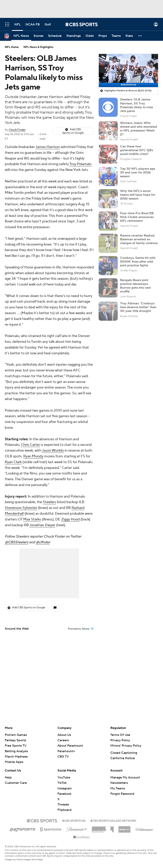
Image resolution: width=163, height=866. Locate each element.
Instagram (64, 788)
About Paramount (70, 746)
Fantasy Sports (15, 740)
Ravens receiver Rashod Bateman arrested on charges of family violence (139, 239)
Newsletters (119, 783)
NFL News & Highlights (38, 47)
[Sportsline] (50, 829)
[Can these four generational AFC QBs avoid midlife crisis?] (108, 154)
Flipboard (64, 810)
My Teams (117, 788)
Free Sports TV (15, 746)
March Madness (16, 757)
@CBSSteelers (16, 542)
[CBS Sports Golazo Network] (113, 820)
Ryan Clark (13, 462)
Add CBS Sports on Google (73, 131)
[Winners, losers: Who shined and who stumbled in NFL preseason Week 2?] (108, 130)
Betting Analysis (16, 751)
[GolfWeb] (81, 837)
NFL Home (12, 47)
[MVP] (124, 828)
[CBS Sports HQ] (73, 820)
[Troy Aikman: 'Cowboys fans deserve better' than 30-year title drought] (108, 311)
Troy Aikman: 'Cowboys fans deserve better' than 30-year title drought (138, 307)
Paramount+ (66, 751)
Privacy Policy (120, 740)
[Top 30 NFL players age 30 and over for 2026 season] (108, 176)
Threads (63, 805)
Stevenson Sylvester (21, 508)
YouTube (63, 777)
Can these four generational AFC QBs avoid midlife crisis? (136, 150)
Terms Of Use (120, 735)
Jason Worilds (53, 450)
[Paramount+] (76, 828)
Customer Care (16, 783)
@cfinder (43, 542)
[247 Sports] (22, 829)
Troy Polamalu (80, 164)
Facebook (64, 794)
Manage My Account (125, 777)
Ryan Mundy (33, 456)
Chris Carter (30, 444)
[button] (7, 24)
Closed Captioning (123, 753)
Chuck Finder (17, 130)
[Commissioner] (103, 828)
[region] (128, 70)
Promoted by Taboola (78, 628)
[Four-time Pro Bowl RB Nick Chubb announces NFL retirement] (108, 221)
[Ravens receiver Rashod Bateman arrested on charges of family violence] (108, 243)
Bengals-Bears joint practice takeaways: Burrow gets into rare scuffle (135, 286)
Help (8, 777)
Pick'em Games (16, 735)
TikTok (62, 783)
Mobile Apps (14, 762)
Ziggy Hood (70, 519)
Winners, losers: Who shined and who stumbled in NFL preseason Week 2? (138, 128)
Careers (63, 740)
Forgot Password (122, 794)
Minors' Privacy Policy (125, 746)
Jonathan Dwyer (42, 525)
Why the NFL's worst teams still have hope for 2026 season (137, 195)
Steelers (49, 502)
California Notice (122, 758)
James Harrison (47, 147)
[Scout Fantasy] (144, 829)
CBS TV (63, 757)
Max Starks (32, 519)
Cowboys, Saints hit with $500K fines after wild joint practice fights (137, 261)
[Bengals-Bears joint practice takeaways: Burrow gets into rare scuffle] (108, 287)
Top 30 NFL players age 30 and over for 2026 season (137, 172)
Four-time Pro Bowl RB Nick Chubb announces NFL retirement (137, 217)
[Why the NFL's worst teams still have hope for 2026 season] (108, 198)
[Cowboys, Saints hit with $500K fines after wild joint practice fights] (108, 265)
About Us (64, 735)
